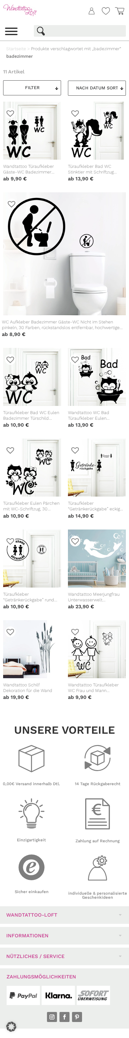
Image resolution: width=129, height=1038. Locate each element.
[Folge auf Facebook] (64, 1017)
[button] (11, 1026)
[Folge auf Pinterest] (77, 1017)
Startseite (16, 48)
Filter (32, 87)
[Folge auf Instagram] (52, 1017)
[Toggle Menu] (11, 31)
